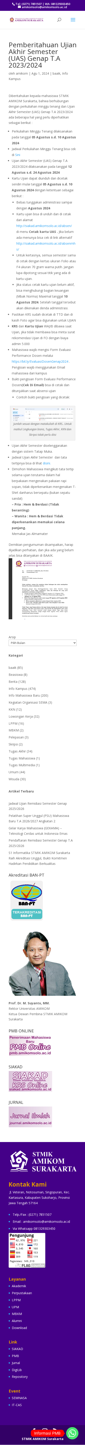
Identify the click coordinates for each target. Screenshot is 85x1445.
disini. (47, 463)
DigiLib (17, 1370)
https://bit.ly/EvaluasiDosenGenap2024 (40, 361)
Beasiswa (16, 674)
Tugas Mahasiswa (22, 758)
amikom (22, 73)
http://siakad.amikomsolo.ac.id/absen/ (44, 226)
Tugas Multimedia (22, 765)
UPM (15, 1307)
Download (19, 1328)
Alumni (17, 1321)
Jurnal (16, 1363)
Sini (17, 155)
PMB (15, 1356)
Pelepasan (16, 737)
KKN (12, 709)
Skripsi (13, 744)
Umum (14, 772)
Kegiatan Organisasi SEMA (28, 702)
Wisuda (14, 779)
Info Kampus (18, 688)
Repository (20, 1376)
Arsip (12, 637)
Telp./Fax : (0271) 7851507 (32, 1214)
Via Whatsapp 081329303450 (34, 1228)
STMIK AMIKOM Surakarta (42, 1439)
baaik (56, 73)
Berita (13, 681)
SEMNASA (19, 1398)
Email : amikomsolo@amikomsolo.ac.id (41, 1221)
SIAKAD (17, 1349)
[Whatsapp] (72, 1433)
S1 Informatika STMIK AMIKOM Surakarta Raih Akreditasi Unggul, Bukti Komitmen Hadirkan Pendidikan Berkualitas (39, 858)
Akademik (19, 1286)
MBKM (14, 730)
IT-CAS (17, 1405)
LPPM (13, 723)
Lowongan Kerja (21, 716)
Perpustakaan (22, 1293)
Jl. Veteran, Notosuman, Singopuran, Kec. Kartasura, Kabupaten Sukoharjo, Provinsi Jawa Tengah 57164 (39, 1197)
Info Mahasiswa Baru (24, 695)
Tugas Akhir (17, 751)
